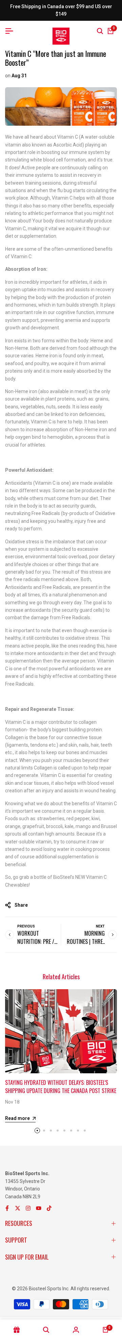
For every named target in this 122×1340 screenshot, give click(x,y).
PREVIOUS (26, 926)
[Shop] (17, 1330)
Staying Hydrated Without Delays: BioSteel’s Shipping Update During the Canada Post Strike (60, 1086)
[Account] (76, 1330)
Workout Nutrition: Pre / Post (35, 941)
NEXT (100, 926)
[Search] (100, 31)
